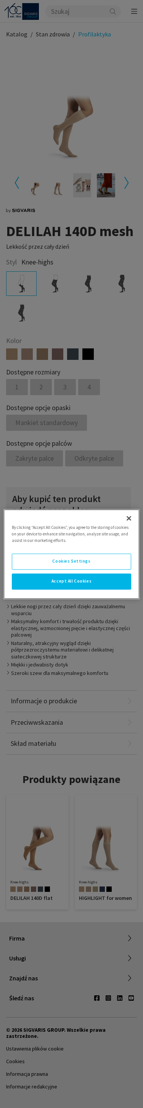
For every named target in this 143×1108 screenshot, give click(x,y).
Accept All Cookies (71, 581)
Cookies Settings (71, 561)
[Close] (129, 518)
